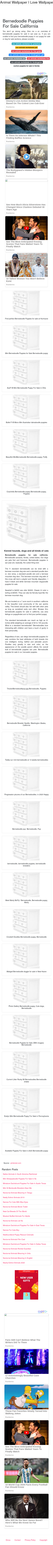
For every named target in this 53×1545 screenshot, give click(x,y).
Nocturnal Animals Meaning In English (18, 1258)
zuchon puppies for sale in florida (26, 66)
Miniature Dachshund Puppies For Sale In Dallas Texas (24, 1244)
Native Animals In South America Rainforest (20, 1174)
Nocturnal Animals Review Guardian (17, 1248)
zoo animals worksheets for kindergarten (26, 62)
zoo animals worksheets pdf (26, 47)
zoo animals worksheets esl (14, 58)
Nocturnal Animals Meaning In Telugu (17, 1192)
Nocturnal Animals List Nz (13, 1220)
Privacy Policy (30, 1540)
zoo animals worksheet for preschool (26, 44)
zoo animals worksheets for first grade (26, 51)
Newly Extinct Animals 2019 (13, 1197)
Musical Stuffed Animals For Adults (16, 1216)
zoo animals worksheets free (38, 58)
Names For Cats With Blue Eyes (15, 1202)
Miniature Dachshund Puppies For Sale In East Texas (24, 1225)
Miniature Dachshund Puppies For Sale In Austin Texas (24, 1183)
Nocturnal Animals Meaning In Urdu (17, 1253)
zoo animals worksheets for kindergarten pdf (26, 55)
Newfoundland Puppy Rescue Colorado (18, 1234)
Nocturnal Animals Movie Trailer (15, 1206)
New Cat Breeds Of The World (15, 1211)
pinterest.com (16, 1163)
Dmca (8, 1540)
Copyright (43, 1540)
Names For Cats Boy (11, 1230)
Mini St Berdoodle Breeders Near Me (17, 1188)
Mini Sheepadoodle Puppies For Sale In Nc (19, 1178)
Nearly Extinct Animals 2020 (14, 1262)
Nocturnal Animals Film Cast (14, 1239)
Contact (18, 1540)
